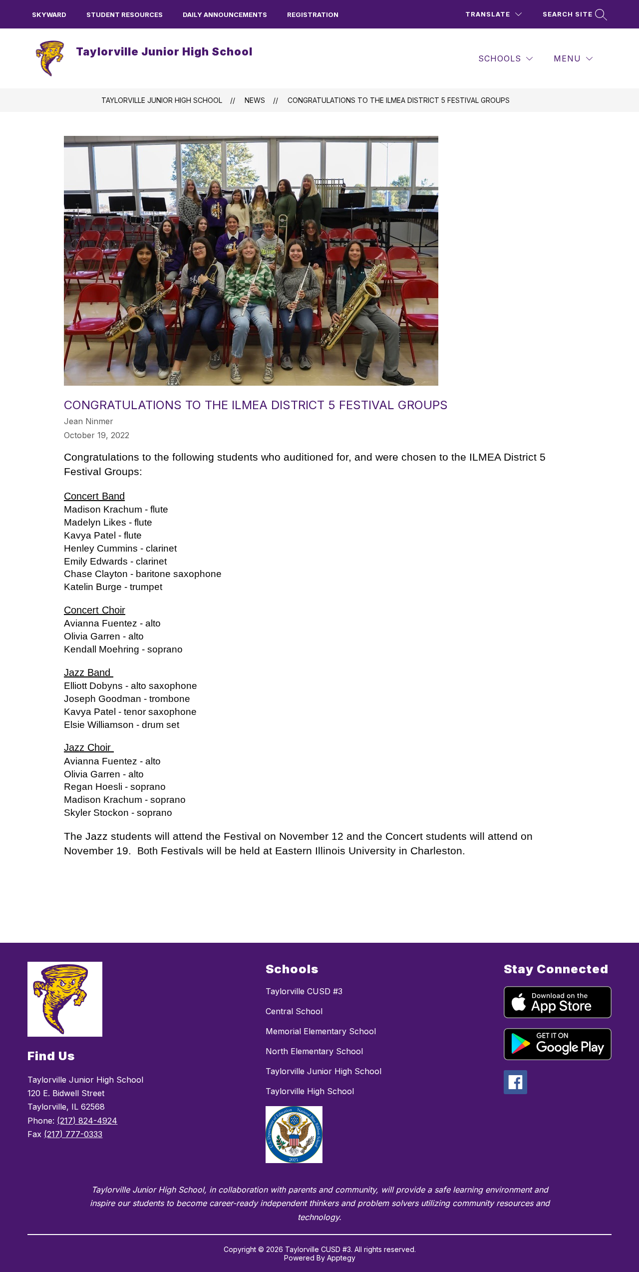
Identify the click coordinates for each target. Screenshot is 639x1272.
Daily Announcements (225, 14)
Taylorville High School (310, 1091)
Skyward (49, 14)
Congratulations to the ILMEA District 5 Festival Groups (399, 100)
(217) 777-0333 (73, 1134)
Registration (312, 14)
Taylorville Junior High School (161, 100)
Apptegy (341, 1258)
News (255, 100)
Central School (294, 1011)
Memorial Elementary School (321, 1031)
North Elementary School (314, 1051)
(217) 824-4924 (87, 1121)
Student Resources (124, 14)
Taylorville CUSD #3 (304, 991)
